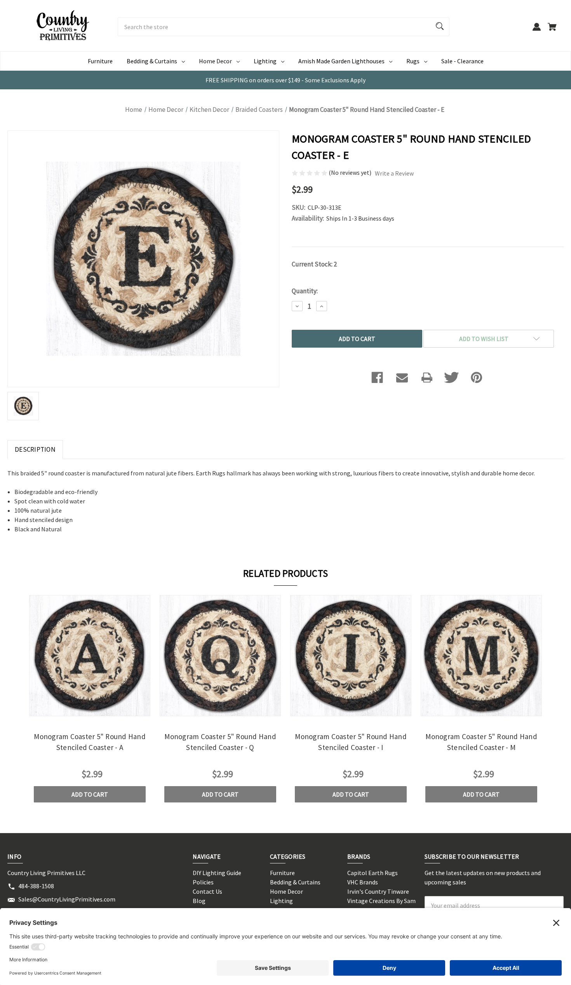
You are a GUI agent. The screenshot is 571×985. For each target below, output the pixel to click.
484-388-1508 (36, 886)
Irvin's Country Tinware (378, 891)
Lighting (265, 61)
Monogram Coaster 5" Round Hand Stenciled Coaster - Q (220, 742)
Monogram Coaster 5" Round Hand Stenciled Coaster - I (351, 742)
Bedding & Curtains (152, 61)
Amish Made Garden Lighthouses (341, 61)
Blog (199, 901)
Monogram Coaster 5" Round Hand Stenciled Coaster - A (90, 742)
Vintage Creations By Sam (381, 901)
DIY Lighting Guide (217, 873)
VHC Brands (362, 882)
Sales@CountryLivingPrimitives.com (66, 899)
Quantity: (305, 291)
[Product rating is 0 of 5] (310, 172)
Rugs (413, 61)
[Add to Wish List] (100, 709)
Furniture (100, 61)
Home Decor (215, 61)
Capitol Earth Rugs (372, 873)
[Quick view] (79, 709)
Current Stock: (314, 264)
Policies (203, 882)
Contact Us (207, 891)
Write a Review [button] (394, 173)
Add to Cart (89, 794)
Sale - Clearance (462, 61)
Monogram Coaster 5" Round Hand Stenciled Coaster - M (481, 742)
